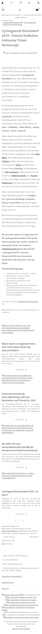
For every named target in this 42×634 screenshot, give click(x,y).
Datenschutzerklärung (10, 531)
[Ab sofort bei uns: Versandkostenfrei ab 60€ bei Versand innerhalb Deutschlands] (21, 432)
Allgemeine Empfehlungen (28, 302)
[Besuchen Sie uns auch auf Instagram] (26, 521)
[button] (11, 3)
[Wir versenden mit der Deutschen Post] (21, 597)
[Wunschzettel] (21, 3)
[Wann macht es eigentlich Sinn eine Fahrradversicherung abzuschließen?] (21, 332)
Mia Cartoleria (11, 172)
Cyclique (5, 161)
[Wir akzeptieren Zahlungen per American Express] (21, 608)
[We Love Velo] (20, 10)
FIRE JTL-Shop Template (21, 629)
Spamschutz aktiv (8, 540)
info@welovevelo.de (11, 249)
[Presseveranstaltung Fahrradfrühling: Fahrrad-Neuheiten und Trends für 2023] (21, 382)
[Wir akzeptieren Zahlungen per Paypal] (21, 599)
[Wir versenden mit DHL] (11, 594)
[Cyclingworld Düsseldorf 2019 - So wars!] (21, 480)
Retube (34, 175)
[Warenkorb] (37, 9)
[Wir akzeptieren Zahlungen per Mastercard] (21, 605)
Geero (18, 165)
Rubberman (7, 183)
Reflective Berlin (19, 175)
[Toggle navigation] (3, 9)
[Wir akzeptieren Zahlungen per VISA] (21, 602)
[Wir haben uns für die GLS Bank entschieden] (21, 617)
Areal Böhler (7, 116)
